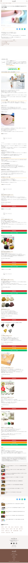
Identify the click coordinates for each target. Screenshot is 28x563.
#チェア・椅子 (2, 532)
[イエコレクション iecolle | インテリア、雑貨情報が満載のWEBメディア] (14, 1)
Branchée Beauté (14, 557)
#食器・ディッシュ (7, 530)
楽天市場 (3, 126)
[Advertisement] (14, 53)
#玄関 (11, 530)
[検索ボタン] (27, 1)
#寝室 (12, 532)
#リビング (21, 530)
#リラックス (2, 530)
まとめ (2, 45)
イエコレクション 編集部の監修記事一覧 (10, 65)
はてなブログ (14, 545)
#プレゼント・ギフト (8, 532)
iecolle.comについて (14, 553)
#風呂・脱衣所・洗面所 (15, 530)
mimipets (14, 558)
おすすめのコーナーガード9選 (5, 44)
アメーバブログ (14, 546)
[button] (19, 29)
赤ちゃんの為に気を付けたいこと (6, 43)
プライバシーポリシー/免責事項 (14, 554)
